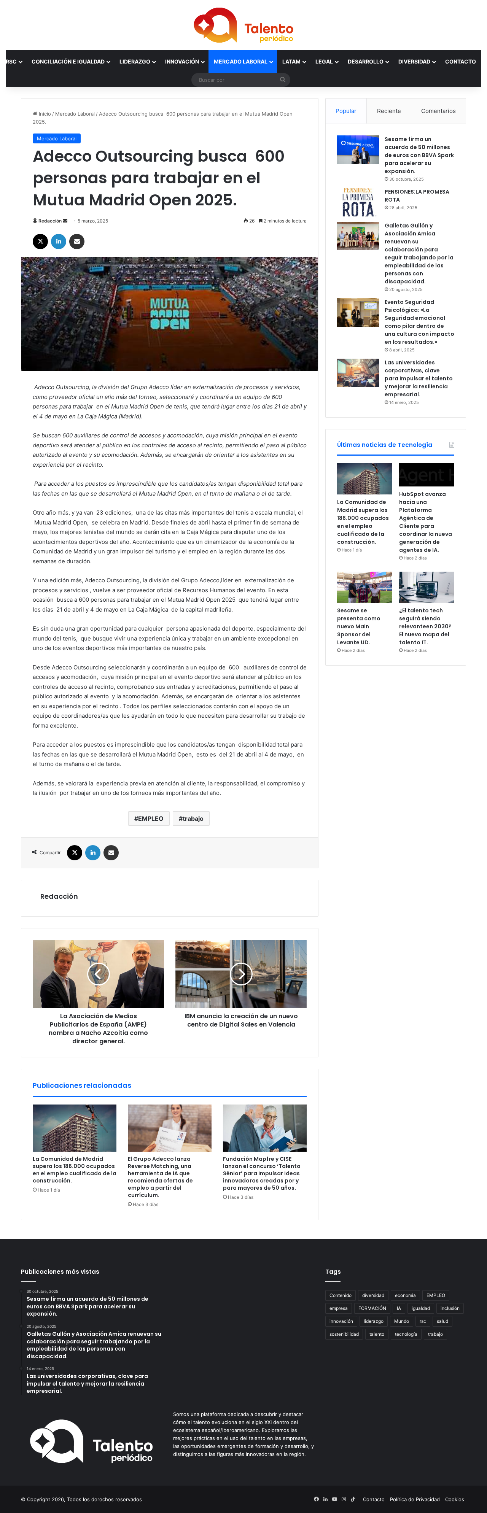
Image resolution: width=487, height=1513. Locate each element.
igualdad (421, 1308)
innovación (341, 1321)
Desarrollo (366, 61)
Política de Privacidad (415, 1499)
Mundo (401, 1321)
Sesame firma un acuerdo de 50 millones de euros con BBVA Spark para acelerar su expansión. (419, 155)
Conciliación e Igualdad (68, 61)
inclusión (450, 1308)
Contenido (340, 1295)
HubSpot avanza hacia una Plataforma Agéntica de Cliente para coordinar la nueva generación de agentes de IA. (425, 522)
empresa (338, 1308)
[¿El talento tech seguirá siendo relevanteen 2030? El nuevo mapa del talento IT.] (426, 587)
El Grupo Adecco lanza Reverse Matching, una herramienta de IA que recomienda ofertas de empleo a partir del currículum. (160, 1177)
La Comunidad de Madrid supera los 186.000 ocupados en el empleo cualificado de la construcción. (74, 1169)
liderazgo (374, 1321)
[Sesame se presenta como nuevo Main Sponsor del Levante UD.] (364, 587)
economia (405, 1295)
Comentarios (438, 110)
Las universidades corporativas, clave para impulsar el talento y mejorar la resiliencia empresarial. (419, 378)
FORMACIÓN (372, 1308)
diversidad (373, 1295)
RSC (11, 61)
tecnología (406, 1334)
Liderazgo (134, 61)
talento (376, 1334)
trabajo (193, 818)
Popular (346, 110)
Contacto (460, 61)
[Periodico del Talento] (243, 25)
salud (442, 1321)
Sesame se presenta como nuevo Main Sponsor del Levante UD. (358, 626)
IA (399, 1308)
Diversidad (414, 61)
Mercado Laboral (240, 61)
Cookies (454, 1499)
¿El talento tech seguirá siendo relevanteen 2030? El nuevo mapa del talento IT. (425, 626)
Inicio (44, 114)
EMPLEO (151, 818)
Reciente (389, 110)
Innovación (182, 61)
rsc (423, 1321)
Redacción (50, 221)
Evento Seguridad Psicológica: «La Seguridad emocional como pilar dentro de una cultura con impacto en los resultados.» (419, 322)
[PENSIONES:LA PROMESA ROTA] (358, 202)
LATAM (291, 61)
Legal (324, 61)
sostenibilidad (344, 1334)
